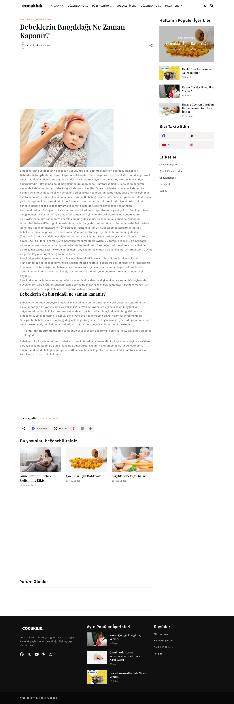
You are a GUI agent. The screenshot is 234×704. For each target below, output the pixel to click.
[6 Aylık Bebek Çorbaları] (132, 459)
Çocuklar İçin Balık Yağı (84, 476)
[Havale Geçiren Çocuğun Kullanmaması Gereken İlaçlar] (169, 109)
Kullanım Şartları (163, 640)
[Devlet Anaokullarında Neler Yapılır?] (169, 73)
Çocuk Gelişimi (168, 164)
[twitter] (201, 135)
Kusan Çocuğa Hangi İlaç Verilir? (198, 89)
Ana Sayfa (57, 5)
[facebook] (172, 135)
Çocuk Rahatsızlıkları (171, 171)
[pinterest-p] (43, 654)
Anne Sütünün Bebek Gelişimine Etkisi (35, 478)
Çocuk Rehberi (43, 19)
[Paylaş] (151, 45)
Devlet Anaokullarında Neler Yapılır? (196, 70)
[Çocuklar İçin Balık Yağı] (86, 459)
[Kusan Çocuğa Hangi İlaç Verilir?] (169, 91)
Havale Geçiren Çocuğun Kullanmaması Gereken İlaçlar (198, 108)
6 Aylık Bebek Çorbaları (129, 476)
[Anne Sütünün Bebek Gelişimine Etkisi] (40, 459)
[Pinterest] (74, 428)
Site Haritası (161, 634)
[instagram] (201, 145)
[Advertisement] (86, 78)
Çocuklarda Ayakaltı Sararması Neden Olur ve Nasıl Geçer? (126, 656)
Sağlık (163, 190)
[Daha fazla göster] (90, 428)
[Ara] (211, 6)
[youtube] (37, 654)
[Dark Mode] (205, 6)
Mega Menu (172, 5)
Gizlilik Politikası (163, 647)
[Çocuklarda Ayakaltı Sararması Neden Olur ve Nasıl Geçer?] (97, 657)
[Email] (82, 428)
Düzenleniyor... (78, 5)
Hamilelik (165, 184)
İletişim (158, 653)
